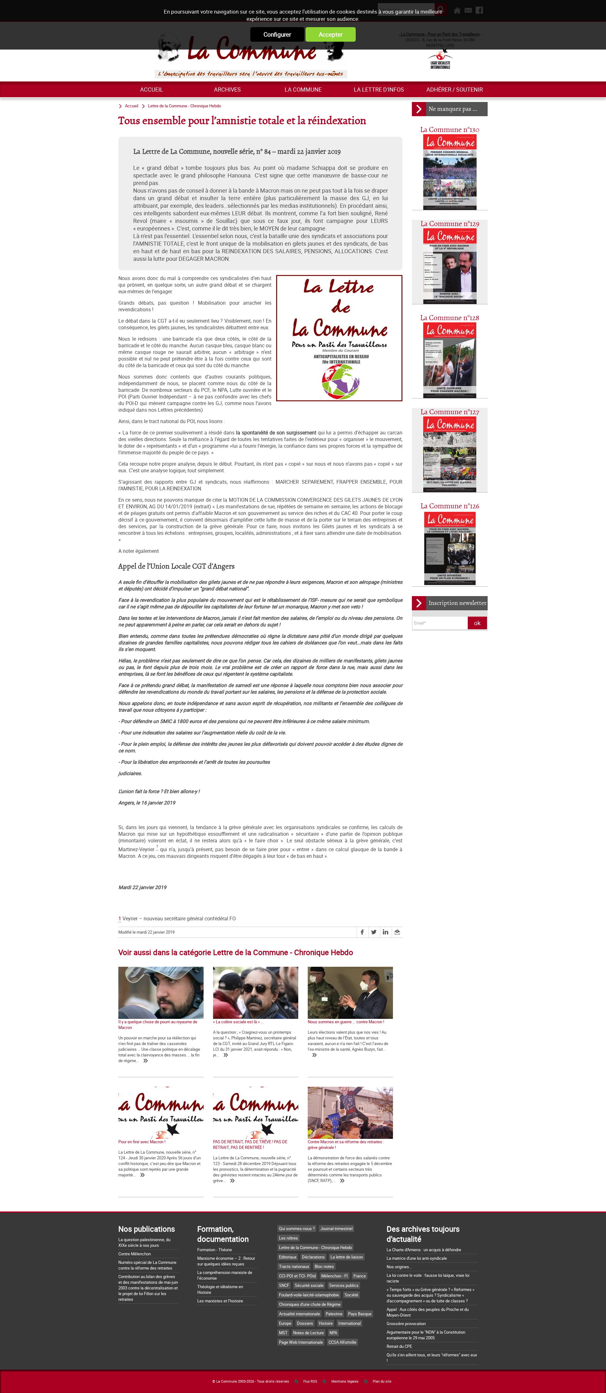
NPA (333, 1333)
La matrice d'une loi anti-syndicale (417, 1258)
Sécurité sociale (309, 1285)
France (360, 1276)
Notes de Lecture (308, 1333)
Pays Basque (359, 1314)
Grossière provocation (406, 1323)
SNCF (284, 1285)
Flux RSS (310, 1381)
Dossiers (305, 1323)
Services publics (344, 1285)
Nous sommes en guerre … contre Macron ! (346, 1022)
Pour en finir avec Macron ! (141, 1142)
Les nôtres (288, 1238)
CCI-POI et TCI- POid (297, 1276)
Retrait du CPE (399, 1346)
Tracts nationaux (294, 1266)
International (349, 1323)
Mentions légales (345, 1381)
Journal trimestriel (336, 1228)
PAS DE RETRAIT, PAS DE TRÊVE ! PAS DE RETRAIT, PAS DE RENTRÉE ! (250, 1144)
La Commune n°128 (449, 318)
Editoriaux (287, 1257)
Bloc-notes (324, 1266)
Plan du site (382, 1381)
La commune (303, 89)
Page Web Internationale (301, 1342)
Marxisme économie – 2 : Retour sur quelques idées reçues (226, 1261)
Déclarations (313, 1257)
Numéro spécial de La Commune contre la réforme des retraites (147, 1265)
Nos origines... (399, 1267)
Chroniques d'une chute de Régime (310, 1304)
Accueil (151, 89)
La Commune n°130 (449, 130)
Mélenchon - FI (334, 1276)
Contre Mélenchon (134, 1254)
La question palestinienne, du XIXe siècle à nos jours (144, 1242)
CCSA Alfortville (342, 1342)
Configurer (277, 34)
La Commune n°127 (449, 412)
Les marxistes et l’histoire (220, 1301)
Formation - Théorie (214, 1250)
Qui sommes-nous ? (297, 1228)
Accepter (330, 34)
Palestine (334, 1314)
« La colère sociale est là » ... (238, 1022)
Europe (285, 1323)
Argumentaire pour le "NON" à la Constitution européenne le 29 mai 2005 (426, 1335)
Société (351, 1295)
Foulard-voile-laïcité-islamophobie (309, 1295)
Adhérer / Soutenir (454, 89)
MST (283, 1333)
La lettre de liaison (346, 1257)
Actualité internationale (299, 1314)
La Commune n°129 (449, 224)
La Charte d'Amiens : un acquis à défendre (424, 1250)
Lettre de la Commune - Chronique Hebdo (184, 106)
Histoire (326, 1323)
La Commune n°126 (449, 506)
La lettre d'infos (379, 89)
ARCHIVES (227, 89)
